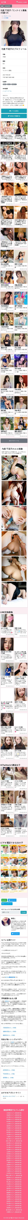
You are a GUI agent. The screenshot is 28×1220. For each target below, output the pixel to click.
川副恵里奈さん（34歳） (10, 1027)
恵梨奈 (7, 1001)
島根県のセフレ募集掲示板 (14, 1179)
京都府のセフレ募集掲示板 (14, 1167)
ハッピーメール (7, 91)
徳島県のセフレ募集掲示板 (14, 1188)
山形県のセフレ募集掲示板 (14, 1123)
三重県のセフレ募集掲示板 (14, 1162)
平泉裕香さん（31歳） (9, 1074)
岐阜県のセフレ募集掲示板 (14, 1156)
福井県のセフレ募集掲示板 (14, 1149)
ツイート (12, 900)
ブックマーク (8, 903)
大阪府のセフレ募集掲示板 (14, 1169)
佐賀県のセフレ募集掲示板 (14, 1199)
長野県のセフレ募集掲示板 (14, 1154)
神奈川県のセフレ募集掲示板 (14, 1141)
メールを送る (15, 111)
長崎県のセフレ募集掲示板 (14, 1201)
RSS (4, 900)
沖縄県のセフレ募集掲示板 (14, 1212)
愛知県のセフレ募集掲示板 (14, 1160)
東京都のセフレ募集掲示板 (14, 1139)
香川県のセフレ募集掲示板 (14, 1190)
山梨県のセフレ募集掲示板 (14, 1151)
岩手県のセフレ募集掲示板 (14, 1117)
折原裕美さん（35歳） (9, 1070)
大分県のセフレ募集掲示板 (14, 1205)
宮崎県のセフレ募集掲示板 (14, 1207)
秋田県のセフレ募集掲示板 (14, 1121)
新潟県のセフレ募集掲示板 (14, 1143)
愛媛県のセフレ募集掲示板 (14, 1192)
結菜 (12, 1042)
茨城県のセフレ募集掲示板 (14, 1128)
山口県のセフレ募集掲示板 (14, 1186)
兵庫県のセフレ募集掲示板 (14, 1171)
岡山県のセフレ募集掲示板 (14, 1182)
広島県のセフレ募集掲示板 (14, 1184)
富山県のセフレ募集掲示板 (14, 1145)
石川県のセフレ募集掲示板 (14, 1147)
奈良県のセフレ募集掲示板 (14, 1173)
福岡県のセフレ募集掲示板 (14, 1197)
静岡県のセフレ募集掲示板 (14, 1158)
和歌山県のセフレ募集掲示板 (14, 1175)
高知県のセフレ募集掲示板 (14, 1195)
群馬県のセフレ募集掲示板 (14, 1132)
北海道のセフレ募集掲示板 (14, 1113)
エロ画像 (5, 18)
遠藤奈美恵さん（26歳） (10, 1031)
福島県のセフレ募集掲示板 (14, 1126)
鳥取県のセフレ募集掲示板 (14, 1177)
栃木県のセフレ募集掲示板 (14, 1130)
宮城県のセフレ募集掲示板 (14, 1119)
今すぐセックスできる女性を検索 (10, 909)
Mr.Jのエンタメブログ (9, 1096)
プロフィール (7, 16)
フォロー (16, 933)
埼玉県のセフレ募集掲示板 (14, 1134)
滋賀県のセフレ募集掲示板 (14, 1164)
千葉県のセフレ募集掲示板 (14, 1136)
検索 (24, 912)
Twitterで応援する (14, 116)
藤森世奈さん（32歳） (9, 1035)
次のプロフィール (14, 440)
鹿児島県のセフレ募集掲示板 (14, 1210)
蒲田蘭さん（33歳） (8, 1077)
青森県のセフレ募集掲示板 (14, 1115)
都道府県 (7, 6)
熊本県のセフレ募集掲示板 (14, 1203)
